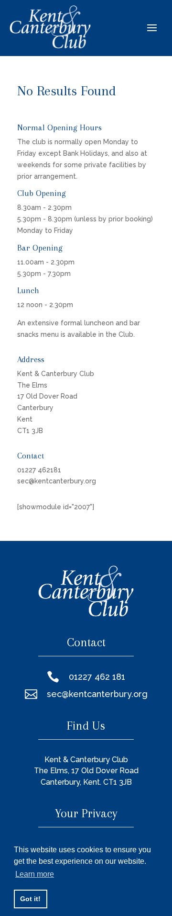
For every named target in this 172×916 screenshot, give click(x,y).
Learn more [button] (34, 874)
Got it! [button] (30, 899)
